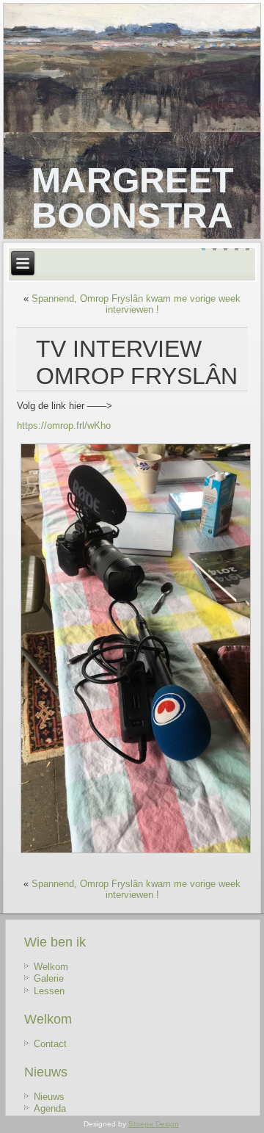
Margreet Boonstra (132, 198)
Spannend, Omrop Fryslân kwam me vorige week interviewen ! (136, 304)
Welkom (51, 966)
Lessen (49, 990)
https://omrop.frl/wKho (64, 425)
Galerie (49, 978)
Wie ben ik (55, 942)
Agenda (50, 1108)
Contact (50, 1043)
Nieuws (45, 1072)
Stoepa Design (153, 1124)
